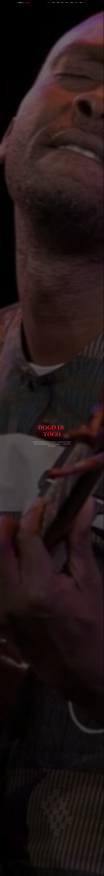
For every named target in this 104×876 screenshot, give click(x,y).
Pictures (72, 2)
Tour (62, 2)
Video (53, 2)
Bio (76, 2)
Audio (58, 2)
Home (48, 2)
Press (66, 2)
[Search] (85, 2)
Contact (81, 2)
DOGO (24, 2)
